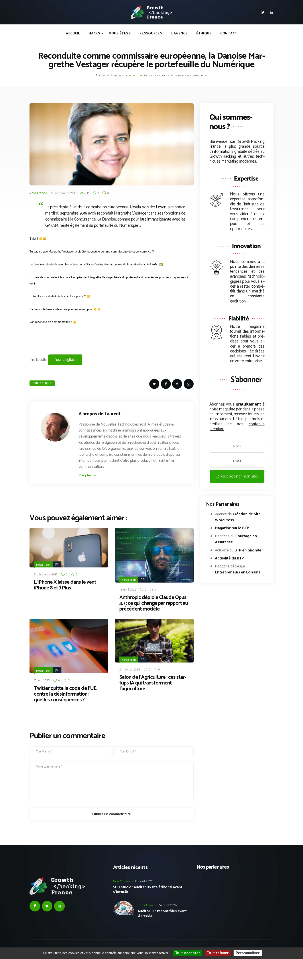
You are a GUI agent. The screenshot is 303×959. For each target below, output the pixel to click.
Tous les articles (121, 75)
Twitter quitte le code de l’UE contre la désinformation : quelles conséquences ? (65, 694)
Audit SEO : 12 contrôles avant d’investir (162, 913)
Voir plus (85, 475)
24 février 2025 (129, 669)
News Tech (39, 193)
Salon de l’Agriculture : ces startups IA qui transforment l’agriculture (152, 683)
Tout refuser (218, 953)
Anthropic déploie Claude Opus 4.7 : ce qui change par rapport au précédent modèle (153, 603)
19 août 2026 (143, 881)
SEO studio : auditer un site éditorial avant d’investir (147, 889)
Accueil (100, 76)
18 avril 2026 (127, 589)
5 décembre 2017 (45, 574)
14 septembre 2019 (64, 193)
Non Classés (121, 881)
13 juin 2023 (42, 680)
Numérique (42, 383)
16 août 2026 (168, 905)
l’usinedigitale (65, 360)
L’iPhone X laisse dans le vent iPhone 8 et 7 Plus (65, 585)
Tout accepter (187, 953)
